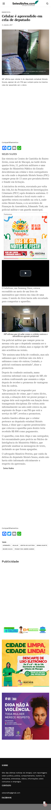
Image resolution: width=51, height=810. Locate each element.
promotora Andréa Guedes (24, 549)
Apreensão (6, 545)
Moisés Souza (8, 549)
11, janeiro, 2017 (7, 25)
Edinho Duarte (42, 545)
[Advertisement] (25, 113)
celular (15, 545)
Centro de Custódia (27, 545)
